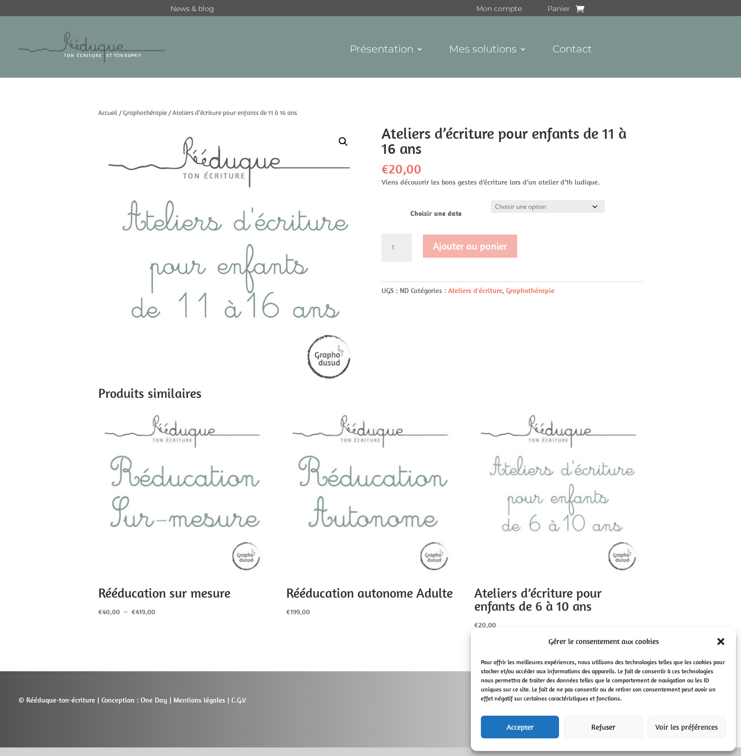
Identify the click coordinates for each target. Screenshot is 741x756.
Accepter (520, 727)
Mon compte (499, 9)
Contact (572, 50)
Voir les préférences (686, 727)
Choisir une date (436, 213)
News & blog (192, 9)
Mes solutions (483, 50)
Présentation (381, 50)
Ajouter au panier (470, 246)
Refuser (603, 727)
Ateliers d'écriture (475, 290)
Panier (558, 9)
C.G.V (237, 700)
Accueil (107, 112)
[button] (721, 641)
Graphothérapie (145, 112)
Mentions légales (199, 700)
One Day (154, 700)
